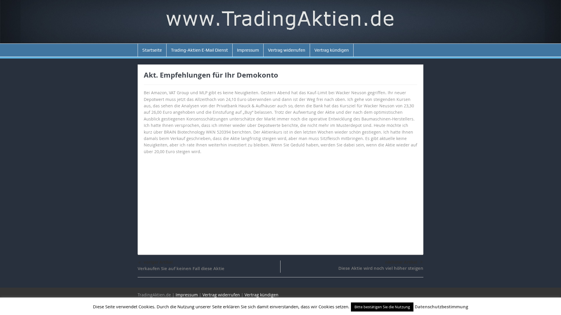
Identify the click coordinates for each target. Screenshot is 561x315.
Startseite (152, 50)
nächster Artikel (401, 262)
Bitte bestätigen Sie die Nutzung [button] (382, 306)
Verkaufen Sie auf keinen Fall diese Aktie (181, 268)
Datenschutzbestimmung (441, 307)
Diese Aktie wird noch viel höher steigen (380, 268)
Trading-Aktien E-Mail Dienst (199, 50)
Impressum (248, 50)
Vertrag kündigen (331, 50)
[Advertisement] (280, 201)
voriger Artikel (158, 262)
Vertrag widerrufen (286, 50)
